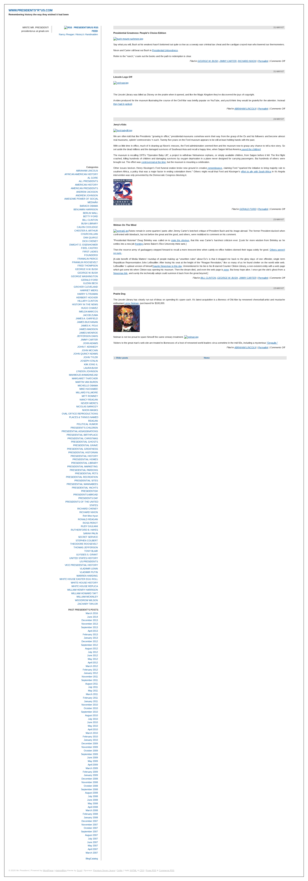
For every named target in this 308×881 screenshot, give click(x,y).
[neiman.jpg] (191, 337)
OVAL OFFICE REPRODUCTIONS (80, 413)
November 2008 (90, 782)
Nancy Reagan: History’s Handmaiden (78, 34)
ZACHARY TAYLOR (88, 604)
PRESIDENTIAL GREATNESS (82, 449)
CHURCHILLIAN (89, 234)
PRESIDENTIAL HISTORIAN (83, 452)
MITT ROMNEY (90, 396)
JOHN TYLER (90, 357)
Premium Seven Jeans (104, 870)
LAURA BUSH (91, 368)
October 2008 (91, 786)
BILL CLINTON (90, 220)
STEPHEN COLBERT (87, 540)
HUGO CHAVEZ (89, 308)
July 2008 (93, 796)
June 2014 (92, 617)
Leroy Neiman (131, 303)
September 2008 (89, 789)
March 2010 (92, 733)
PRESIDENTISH (89, 491)
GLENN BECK (90, 283)
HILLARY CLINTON (88, 301)
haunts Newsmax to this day (167, 266)
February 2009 (90, 772)
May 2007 (93, 845)
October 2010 (91, 708)
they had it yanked (122, 104)
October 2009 (91, 750)
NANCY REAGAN (89, 399)
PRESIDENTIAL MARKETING (82, 466)
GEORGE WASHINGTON (84, 276)
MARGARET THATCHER (85, 378)
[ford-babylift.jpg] (122, 130)
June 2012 (92, 655)
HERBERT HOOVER (87, 297)
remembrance (214, 168)
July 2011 (93, 687)
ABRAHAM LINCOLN (87, 170)
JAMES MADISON (88, 329)
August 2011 (91, 683)
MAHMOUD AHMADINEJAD (83, 375)
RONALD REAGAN (88, 519)
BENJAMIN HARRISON (86, 209)
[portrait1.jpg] (121, 231)
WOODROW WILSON (86, 600)
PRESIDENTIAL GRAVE (85, 445)
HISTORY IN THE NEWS (85, 304)
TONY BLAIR (91, 551)
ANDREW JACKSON (87, 192)
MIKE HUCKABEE (88, 389)
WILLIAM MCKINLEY (87, 596)
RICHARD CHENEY (87, 509)
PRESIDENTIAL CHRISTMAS (82, 438)
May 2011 (93, 690)
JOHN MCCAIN (90, 350)
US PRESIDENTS (89, 561)
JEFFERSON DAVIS (87, 336)
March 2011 (92, 694)
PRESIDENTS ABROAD (85, 494)
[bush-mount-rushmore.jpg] (128, 39)
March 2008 (92, 810)
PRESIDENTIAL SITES (86, 480)
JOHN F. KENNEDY (87, 347)
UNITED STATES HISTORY (83, 558)
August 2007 (91, 835)
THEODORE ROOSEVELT (84, 544)
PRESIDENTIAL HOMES (85, 459)
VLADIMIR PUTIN (89, 572)
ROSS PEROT (90, 523)
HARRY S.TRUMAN (87, 294)
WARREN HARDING (87, 575)
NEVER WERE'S (89, 403)
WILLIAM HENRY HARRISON (82, 590)
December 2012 (90, 641)
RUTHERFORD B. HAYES (84, 530)
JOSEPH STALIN (89, 361)
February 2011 (90, 697)
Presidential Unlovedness (165, 50)
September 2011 (89, 680)
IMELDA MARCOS (88, 311)
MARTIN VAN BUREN (86, 382)
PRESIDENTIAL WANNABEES (82, 484)
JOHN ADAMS (90, 343)
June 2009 (92, 757)
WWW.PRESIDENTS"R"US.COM (31, 10)
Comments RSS (166, 870)
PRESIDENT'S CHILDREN (84, 427)
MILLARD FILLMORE (87, 392)
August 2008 (91, 793)
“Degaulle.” (272, 343)
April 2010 (93, 729)
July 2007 (93, 838)
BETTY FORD (90, 216)
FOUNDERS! (91, 255)
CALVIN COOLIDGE (87, 227)
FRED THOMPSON (88, 266)
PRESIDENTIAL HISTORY (84, 456)
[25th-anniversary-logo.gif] (122, 204)
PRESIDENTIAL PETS (86, 473)
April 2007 (93, 849)
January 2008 (91, 817)
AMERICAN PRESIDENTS (84, 188)
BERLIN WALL (90, 213)
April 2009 (93, 764)
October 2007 (91, 828)
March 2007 (92, 852)
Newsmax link (120, 273)
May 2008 (93, 803)
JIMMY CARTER (89, 339)
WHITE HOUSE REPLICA (84, 586)
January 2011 (91, 701)
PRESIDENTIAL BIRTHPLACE (82, 435)
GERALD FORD (89, 280)
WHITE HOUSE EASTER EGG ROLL (79, 579)
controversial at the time (153, 162)
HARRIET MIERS (89, 290)
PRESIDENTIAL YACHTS (85, 487)
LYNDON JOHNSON (87, 371)
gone (226, 269)
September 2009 (89, 754)
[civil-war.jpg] (120, 83)
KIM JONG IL (91, 364)
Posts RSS (151, 870)
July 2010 (93, 719)
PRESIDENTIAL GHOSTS (84, 441)
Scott (79, 870)
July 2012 (93, 652)
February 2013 (90, 634)
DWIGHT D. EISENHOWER (83, 244)
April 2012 (93, 662)
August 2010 (91, 715)
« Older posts (121, 358)
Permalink (263, 61)
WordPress (48, 870)
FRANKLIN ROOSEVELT (85, 262)
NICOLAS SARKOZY (87, 406)
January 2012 (91, 673)
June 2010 (92, 722)
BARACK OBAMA (89, 206)
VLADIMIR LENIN (89, 568)
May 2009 (93, 761)
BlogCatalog (92, 858)
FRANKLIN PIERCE (88, 258)
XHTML (133, 870)
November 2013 (90, 623)
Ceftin (120, 870)
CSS (142, 870)
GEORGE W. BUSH (88, 273)
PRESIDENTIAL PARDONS (84, 470)
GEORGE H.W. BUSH (86, 269)
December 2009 (90, 743)
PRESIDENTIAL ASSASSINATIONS (80, 431)
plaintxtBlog (61, 870)
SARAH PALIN (90, 533)
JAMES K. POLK (89, 325)
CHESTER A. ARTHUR (86, 230)
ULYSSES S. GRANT (87, 554)
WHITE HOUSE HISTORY (84, 582)
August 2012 (91, 648)
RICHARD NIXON (88, 512)
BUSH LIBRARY (89, 223)
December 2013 (90, 620)
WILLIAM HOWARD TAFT (84, 593)
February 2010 (90, 736)
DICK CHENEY (90, 241)
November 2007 (90, 824)
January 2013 (91, 638)
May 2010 (93, 726)
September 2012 (89, 645)
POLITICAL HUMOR (87, 424)
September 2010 (89, 712)
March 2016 (92, 613)
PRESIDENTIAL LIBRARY (84, 463)
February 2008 (90, 814)
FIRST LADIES (90, 251)
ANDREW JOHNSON (87, 195)
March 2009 (92, 768)
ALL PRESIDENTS (88, 181)
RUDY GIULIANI (89, 526)
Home (207, 358)
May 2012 (93, 659)
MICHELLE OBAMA (88, 385)
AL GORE (93, 178)
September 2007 (89, 831)
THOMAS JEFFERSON (86, 547)
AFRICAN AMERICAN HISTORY (81, 174)
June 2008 (92, 800)
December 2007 (90, 821)
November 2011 (90, 676)
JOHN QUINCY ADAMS (85, 354)
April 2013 (93, 631)
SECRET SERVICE (88, 537)
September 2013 (89, 627)
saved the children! (251, 149)
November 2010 (90, 705)
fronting (139, 244)
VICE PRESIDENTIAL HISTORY (81, 565)
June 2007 (92, 842)
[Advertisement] (85, 101)
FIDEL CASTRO (89, 248)
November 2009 (90, 747)
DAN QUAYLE (90, 237)
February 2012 (90, 669)
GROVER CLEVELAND (86, 287)
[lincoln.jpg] (126, 331)
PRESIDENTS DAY (88, 498)
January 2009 (91, 775)
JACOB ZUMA (90, 315)
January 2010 (91, 740)
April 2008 (93, 807)
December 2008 (90, 778)
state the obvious (180, 240)
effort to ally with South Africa (256, 171)
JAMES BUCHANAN (87, 322)
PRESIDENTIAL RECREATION (82, 477)
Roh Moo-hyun (90, 516)
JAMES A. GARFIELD (87, 318)
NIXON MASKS (90, 410)
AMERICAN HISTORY (86, 184)
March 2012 (92, 666)
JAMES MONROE (88, 332)
